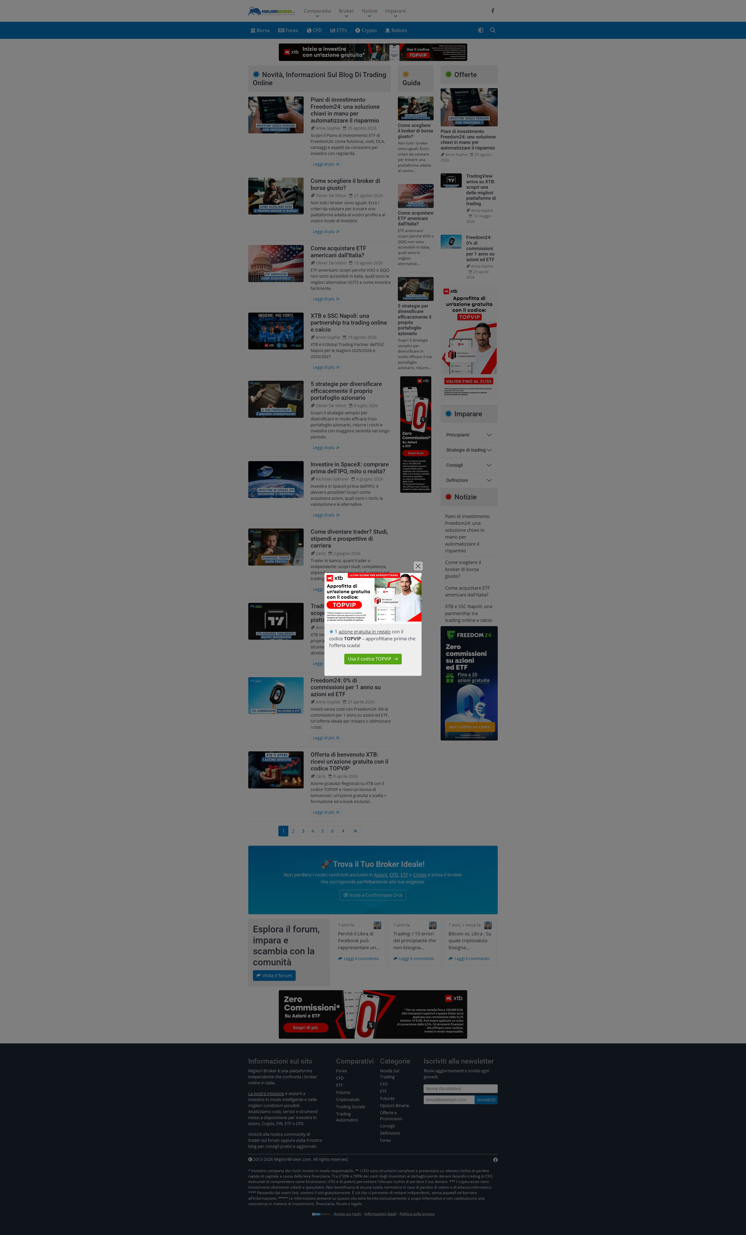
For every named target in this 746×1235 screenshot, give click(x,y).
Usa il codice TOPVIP (369, 659)
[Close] (418, 566)
